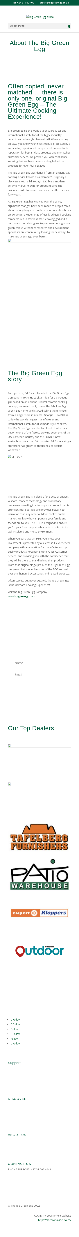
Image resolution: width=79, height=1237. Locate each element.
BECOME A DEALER (20, 1147)
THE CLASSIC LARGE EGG (23, 1111)
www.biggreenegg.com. (22, 596)
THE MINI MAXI (17, 1104)
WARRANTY (15, 1075)
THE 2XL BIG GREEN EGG (23, 1125)
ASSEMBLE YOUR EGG (21, 1089)
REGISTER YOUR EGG (20, 1082)
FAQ (10, 1068)
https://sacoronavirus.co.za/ (54, 1220)
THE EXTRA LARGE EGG (22, 1118)
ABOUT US (14, 1140)
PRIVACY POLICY (18, 1190)
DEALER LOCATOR (19, 1183)
